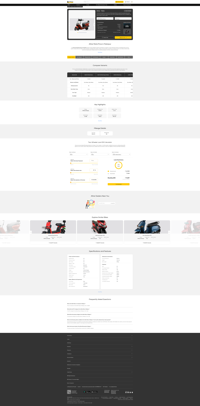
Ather (72, 6)
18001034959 (106, 391)
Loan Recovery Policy (130, 397)
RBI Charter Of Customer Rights (73, 379)
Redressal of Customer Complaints (73, 364)
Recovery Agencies (125, 398)
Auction (79, 386)
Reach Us (131, 398)
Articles (115, 4)
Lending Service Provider (71, 386)
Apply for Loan (122, 37)
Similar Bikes (112, 57)
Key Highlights (79, 57)
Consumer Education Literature (107, 398)
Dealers (104, 57)
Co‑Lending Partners (113, 386)
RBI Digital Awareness (71, 375)
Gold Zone (69, 342)
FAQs (129, 57)
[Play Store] (87, 392)
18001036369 (106, 392)
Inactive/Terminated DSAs (117, 398)
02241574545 (113, 393)
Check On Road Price (127, 4)
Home (69, 6)
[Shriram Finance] (70, 2)
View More (100, 52)
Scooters (78, 4)
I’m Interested (119, 184)
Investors (69, 361)
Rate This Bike (128, 10)
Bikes (69, 4)
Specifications (120, 57)
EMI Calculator (95, 57)
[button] (77, 32)
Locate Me (113, 203)
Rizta (75, 6)
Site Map (116, 397)
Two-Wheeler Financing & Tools (101, 4)
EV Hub (88, 4)
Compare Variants (71, 57)
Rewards (68, 368)
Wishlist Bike (106, 37)
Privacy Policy (111, 397)
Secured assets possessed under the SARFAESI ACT (91, 386)
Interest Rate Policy (122, 397)
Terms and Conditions (104, 397)
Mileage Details (87, 57)
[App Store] (94, 392)
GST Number (105, 386)
